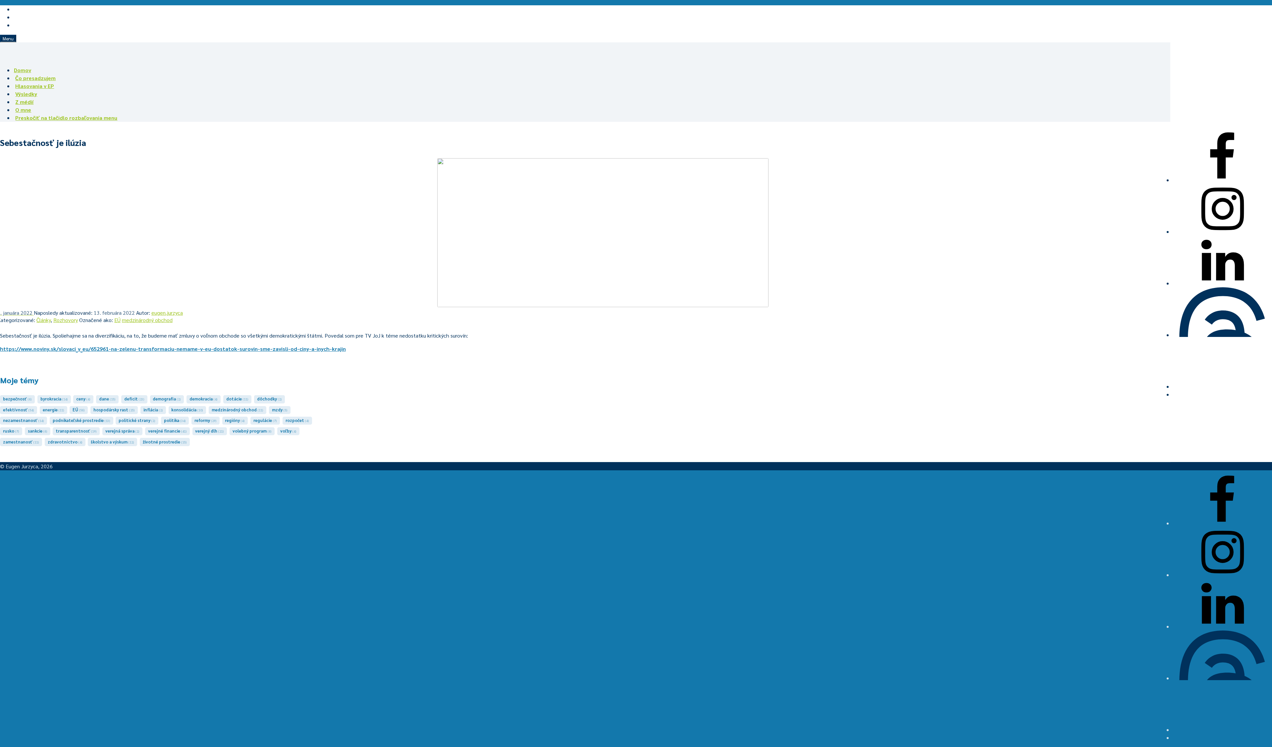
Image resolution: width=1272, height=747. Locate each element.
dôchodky (269, 398)
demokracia (203, 398)
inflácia (153, 409)
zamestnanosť (21, 441)
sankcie (37, 431)
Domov (22, 70)
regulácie (265, 420)
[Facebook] (1222, 179)
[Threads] (1222, 334)
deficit (134, 398)
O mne (23, 109)
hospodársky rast (114, 409)
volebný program (252, 431)
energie (53, 409)
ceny (83, 398)
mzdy (280, 409)
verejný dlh (209, 431)
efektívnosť (18, 409)
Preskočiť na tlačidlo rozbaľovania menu (66, 117)
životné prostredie (165, 441)
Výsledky (26, 93)
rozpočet (297, 420)
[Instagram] (1222, 231)
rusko (11, 431)
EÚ (117, 319)
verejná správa (122, 431)
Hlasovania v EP (34, 85)
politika (175, 420)
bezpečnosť (17, 398)
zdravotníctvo (65, 441)
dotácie (237, 398)
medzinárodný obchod (147, 319)
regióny (235, 420)
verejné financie (167, 431)
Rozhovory (65, 319)
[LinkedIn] (1222, 283)
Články (43, 319)
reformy (205, 420)
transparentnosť (76, 431)
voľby (288, 431)
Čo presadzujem (35, 77)
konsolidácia (187, 409)
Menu (8, 38)
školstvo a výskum (112, 441)
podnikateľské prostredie (81, 420)
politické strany (137, 420)
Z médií (24, 101)
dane (107, 398)
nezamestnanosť (23, 420)
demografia (167, 398)
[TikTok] (1222, 386)
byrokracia (54, 398)
